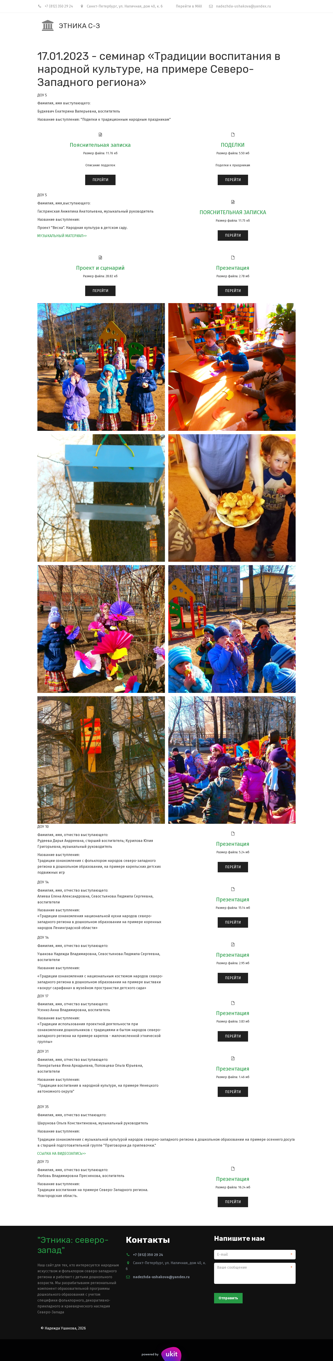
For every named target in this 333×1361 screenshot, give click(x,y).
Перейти (100, 180)
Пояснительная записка (100, 145)
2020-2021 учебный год (192, 25)
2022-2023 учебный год (88, 25)
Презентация (232, 268)
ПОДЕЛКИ (233, 145)
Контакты (232, 25)
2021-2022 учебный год (140, 25)
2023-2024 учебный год (35, 25)
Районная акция (264, 25)
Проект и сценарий (100, 268)
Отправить (228, 1298)
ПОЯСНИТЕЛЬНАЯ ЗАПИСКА (233, 212)
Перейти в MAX (189, 6)
